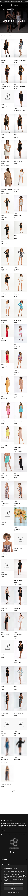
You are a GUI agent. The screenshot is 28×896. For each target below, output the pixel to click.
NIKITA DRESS (17, 529)
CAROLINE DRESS (18, 634)
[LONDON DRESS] (7, 746)
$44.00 (2, 191)
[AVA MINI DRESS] (7, 48)
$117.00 (16, 138)
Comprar (4, 9)
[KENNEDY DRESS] (7, 621)
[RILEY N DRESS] (7, 646)
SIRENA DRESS (4, 398)
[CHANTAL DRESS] (20, 539)
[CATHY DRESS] (7, 230)
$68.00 (2, 219)
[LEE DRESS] (7, 330)
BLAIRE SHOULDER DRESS (20, 136)
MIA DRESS (16, 372)
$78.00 (2, 505)
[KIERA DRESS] (7, 565)
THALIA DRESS (4, 555)
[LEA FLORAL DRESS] (7, 73)
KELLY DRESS (4, 295)
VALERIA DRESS (4, 714)
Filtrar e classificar (8, 35)
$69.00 (2, 524)
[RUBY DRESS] (20, 595)
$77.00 (2, 245)
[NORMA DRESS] (7, 256)
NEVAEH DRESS (4, 688)
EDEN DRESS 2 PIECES (19, 714)
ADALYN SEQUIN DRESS (6, 106)
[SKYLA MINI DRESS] (20, 149)
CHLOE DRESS (17, 295)
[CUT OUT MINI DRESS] (20, 410)
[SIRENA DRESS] (7, 385)
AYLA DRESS (17, 733)
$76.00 (15, 271)
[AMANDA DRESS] (20, 203)
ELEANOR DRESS (18, 581)
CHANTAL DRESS (18, 548)
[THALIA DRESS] (7, 542)
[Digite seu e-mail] (25, 831)
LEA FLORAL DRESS (5, 86)
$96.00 (15, 610)
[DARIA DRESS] (7, 204)
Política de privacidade (10, 881)
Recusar (13, 888)
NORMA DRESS (4, 269)
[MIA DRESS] (20, 359)
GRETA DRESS (4, 475)
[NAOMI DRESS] (7, 595)
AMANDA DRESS (17, 215)
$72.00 (15, 238)
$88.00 (2, 108)
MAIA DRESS (3, 523)
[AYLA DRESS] (20, 724)
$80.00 (2, 368)
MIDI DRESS (3, 422)
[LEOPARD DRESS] (7, 490)
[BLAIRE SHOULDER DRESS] (20, 123)
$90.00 (2, 636)
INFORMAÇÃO (5, 859)
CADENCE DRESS (5, 136)
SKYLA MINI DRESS (18, 162)
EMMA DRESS (4, 366)
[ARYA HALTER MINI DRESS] (20, 73)
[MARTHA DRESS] (20, 308)
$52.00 (2, 271)
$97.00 (15, 296)
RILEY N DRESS (4, 656)
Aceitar (13, 885)
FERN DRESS (17, 503)
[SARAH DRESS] (20, 649)
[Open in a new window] (8, 852)
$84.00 (15, 217)
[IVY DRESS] (20, 462)
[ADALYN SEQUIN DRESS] (7, 96)
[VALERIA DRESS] (7, 701)
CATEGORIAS (5, 865)
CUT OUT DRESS (4, 445)
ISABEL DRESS (4, 321)
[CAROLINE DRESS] (20, 621)
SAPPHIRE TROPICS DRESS (20, 60)
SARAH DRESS (17, 662)
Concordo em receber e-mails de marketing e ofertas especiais (14, 834)
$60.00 (2, 447)
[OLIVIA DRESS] (20, 333)
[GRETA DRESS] (7, 462)
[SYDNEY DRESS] (20, 746)
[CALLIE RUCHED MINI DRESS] (7, 177)
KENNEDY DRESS (5, 634)
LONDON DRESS (4, 759)
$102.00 (2, 138)
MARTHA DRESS (17, 321)
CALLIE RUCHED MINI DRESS (7, 189)
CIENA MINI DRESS (5, 162)
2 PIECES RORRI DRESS (6, 785)
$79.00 (2, 296)
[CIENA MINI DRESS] (7, 149)
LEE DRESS (3, 340)
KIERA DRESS (4, 574)
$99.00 (2, 761)
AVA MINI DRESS (4, 60)
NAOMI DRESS (4, 608)
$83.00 (15, 191)
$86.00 (15, 163)
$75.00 (2, 477)
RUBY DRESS (17, 608)
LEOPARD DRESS (4, 503)
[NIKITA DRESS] (20, 516)
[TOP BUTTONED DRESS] (20, 98)
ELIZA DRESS (17, 688)
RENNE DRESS (17, 237)
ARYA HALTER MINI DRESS (19, 86)
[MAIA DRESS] (7, 513)
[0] (26, 5)
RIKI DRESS (16, 269)
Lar (1, 9)
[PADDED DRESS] (20, 435)
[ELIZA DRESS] (20, 675)
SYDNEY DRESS (17, 759)
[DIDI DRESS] (20, 177)
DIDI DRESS (16, 189)
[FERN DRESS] (20, 490)
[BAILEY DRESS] (7, 724)
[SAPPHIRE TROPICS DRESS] (20, 48)
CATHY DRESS (4, 243)
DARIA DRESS (4, 217)
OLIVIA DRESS (17, 346)
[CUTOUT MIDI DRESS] (20, 384)
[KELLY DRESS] (7, 282)
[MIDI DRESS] (7, 410)
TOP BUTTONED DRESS (19, 110)
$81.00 (15, 62)
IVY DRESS (16, 475)
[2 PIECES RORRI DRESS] (7, 773)
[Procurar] (24, 5)
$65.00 (2, 62)
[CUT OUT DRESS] (7, 434)
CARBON (2, 58)
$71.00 (15, 664)
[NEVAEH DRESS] (7, 675)
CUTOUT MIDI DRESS (18, 396)
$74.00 (15, 477)
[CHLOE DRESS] (20, 282)
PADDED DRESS (17, 447)
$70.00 (15, 449)
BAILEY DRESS (4, 733)
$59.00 (2, 163)
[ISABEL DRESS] (7, 308)
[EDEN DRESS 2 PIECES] (20, 701)
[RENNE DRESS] (20, 227)
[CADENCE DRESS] (7, 123)
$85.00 (15, 112)
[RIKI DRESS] (20, 256)
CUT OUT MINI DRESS (19, 422)
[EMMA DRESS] (7, 356)
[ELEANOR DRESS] (20, 568)
